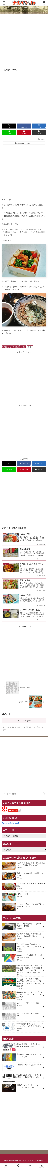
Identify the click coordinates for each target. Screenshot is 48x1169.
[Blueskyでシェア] (29, 789)
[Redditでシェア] (29, 795)
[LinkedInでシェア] (29, 802)
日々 (30, 347)
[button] (39, 132)
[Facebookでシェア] (8, 795)
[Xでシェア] (8, 789)
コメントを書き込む (24, 721)
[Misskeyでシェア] (40, 789)
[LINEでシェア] (8, 802)
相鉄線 (17, 347)
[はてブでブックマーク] (40, 795)
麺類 (24, 347)
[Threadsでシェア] (19, 795)
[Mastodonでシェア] (19, 789)
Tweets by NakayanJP (10, 823)
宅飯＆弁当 (7, 347)
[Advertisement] (24, 41)
